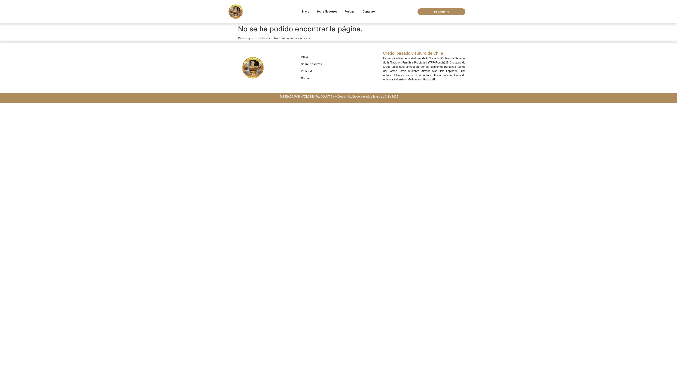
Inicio (305, 11)
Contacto (368, 11)
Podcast (349, 11)
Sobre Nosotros (326, 11)
